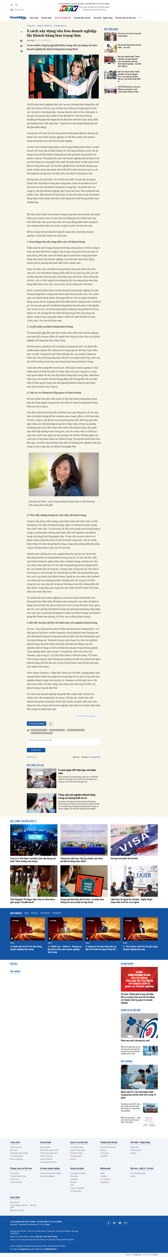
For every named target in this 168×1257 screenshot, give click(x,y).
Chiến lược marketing (57, 730)
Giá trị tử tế (14, 1179)
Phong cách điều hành (48, 1153)
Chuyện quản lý (60, 26)
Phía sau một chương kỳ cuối (135, 1040)
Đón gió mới (14, 1202)
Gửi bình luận (36, 750)
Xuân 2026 (15, 1197)
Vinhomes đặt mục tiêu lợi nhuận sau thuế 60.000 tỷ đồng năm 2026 (81, 860)
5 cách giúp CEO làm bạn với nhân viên (77, 772)
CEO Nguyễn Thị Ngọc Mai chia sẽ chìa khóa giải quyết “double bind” (32, 900)
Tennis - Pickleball (77, 1188)
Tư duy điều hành (77, 1147)
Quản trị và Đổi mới (63, 18)
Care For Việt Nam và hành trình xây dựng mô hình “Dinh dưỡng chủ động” (33, 860)
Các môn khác (75, 1191)
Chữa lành (74, 1176)
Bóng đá (73, 1182)
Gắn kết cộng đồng (47, 1176)
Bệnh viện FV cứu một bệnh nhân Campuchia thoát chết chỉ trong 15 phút (138, 1095)
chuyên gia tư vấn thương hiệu (41, 733)
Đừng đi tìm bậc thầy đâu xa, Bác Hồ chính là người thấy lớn (101, 948)
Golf (71, 1185)
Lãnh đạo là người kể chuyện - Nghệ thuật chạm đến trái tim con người (131, 900)
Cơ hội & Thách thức (108, 1147)
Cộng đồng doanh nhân (19, 1153)
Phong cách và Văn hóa (125, 18)
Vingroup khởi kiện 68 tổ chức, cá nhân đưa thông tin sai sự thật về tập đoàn (82, 900)
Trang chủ (31, 26)
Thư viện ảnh (45, 913)
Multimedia (16, 913)
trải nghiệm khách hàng (76, 730)
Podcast (34, 913)
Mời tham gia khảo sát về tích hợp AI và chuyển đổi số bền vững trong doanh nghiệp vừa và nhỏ (130, 1050)
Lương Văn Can (16, 1182)
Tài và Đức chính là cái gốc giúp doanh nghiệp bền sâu (140, 948)
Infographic (57, 913)
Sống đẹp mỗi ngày (77, 1173)
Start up (103, 1150)
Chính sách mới (16, 1147)
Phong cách (14, 1173)
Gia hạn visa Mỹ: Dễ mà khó (124, 858)
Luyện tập (74, 1179)
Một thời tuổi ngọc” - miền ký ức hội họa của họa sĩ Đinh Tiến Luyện (131, 1120)
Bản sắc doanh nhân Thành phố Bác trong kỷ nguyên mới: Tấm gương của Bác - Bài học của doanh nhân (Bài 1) (129, 76)
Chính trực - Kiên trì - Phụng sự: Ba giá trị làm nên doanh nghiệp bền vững (65, 949)
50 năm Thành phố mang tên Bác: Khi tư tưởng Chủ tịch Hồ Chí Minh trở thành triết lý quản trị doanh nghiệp (138, 998)
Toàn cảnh (33, 18)
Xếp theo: (76, 757)
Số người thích (95, 757)
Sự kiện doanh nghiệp (50, 1168)
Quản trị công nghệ (77, 1150)
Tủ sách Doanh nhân (18, 1176)
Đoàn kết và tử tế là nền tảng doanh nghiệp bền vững (26, 948)
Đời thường (126, 1061)
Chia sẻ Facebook (37, 724)
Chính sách (134, 1147)
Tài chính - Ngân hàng (102, 18)
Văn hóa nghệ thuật (137, 1173)
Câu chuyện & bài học (48, 1162)
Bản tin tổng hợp (16, 1159)
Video (26, 913)
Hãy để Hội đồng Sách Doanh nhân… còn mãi (129, 46)
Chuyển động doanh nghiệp (50, 1173)
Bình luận (13, 1150)
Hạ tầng (133, 1153)
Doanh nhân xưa (46, 1156)
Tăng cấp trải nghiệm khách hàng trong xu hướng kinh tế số (76, 796)
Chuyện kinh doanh (82, 18)
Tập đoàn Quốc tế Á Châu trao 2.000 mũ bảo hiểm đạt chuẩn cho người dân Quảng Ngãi (131, 1107)
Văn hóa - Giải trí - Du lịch (141, 1168)
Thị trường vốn (136, 1150)
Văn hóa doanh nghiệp (38, 730)
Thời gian (84, 757)
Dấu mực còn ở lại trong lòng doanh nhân (129, 34)
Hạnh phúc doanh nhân (49, 1150)
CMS (138, 1255)
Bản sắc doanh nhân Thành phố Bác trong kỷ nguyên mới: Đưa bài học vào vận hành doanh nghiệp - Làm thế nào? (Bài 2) (129, 61)
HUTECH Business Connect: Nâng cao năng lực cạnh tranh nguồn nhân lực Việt (129, 89)
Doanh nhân (46, 18)
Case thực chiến (76, 1153)
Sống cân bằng (77, 1168)
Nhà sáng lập (45, 1147)
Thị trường (104, 1153)
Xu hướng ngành (16, 1156)
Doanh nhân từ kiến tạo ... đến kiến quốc (23, 1206)
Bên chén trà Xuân (17, 1210)
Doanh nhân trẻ (46, 1159)
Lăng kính (104, 1156)
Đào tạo (73, 1159)
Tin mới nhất (19, 10)
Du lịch (132, 1176)
